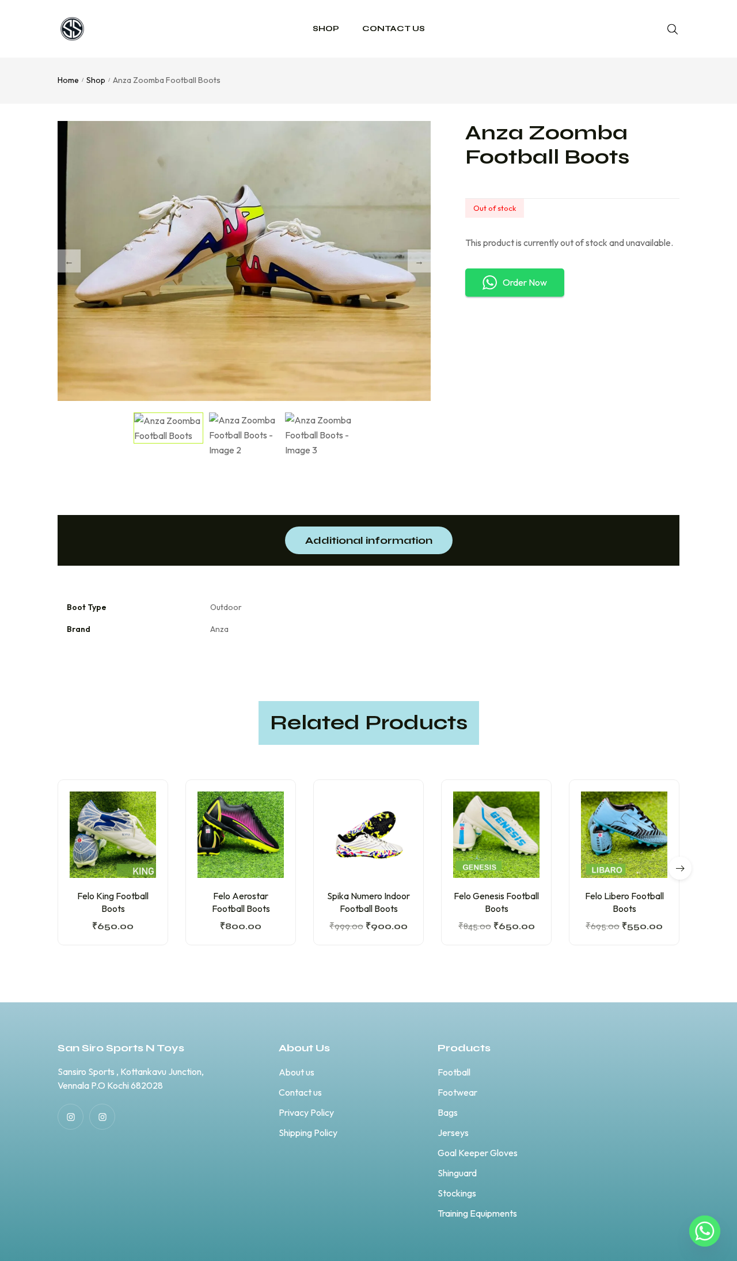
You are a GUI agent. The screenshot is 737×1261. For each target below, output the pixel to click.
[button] (680, 868)
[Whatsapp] (704, 1231)
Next (419, 260)
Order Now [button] (525, 282)
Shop (95, 80)
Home (68, 80)
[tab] (369, 540)
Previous (69, 260)
